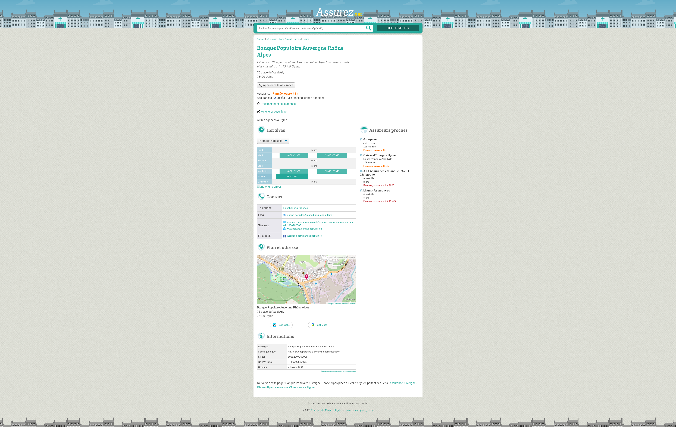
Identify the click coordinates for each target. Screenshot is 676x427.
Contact (348, 410)
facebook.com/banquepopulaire (304, 235)
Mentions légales (333, 410)
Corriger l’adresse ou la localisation (341, 304)
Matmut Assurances (376, 190)
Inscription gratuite (364, 410)
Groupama (370, 139)
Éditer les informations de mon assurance (338, 372)
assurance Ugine (304, 387)
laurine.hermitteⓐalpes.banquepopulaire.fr (310, 215)
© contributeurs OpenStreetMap (342, 257)
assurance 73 (283, 387)
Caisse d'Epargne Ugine (379, 155)
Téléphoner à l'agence (295, 208)
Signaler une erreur (269, 186)
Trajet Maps (321, 325)
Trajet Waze (283, 325)
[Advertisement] (389, 68)
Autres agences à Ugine (272, 120)
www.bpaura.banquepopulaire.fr (304, 228)
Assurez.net (338, 12)
